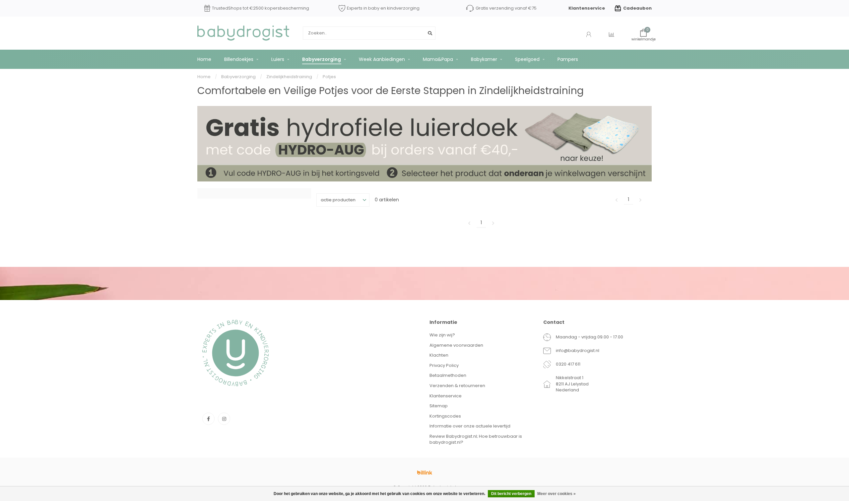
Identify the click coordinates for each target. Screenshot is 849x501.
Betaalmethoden (447, 375)
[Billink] (424, 472)
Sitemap (438, 406)
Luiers (277, 59)
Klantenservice (586, 8)
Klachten (438, 355)
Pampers (567, 59)
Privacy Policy (444, 365)
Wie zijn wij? (442, 335)
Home (204, 59)
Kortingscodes (445, 416)
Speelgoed (527, 59)
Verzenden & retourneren (457, 385)
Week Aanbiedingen (382, 59)
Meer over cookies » (556, 493)
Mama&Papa (438, 59)
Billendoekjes (238, 59)
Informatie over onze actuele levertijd (469, 426)
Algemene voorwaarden (456, 345)
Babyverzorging (321, 59)
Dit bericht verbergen (511, 493)
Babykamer (484, 59)
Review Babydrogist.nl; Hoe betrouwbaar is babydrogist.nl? (475, 439)
